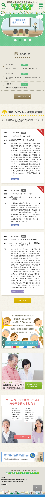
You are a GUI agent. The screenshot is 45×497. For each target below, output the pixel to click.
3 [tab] (25, 40)
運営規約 (3, 484)
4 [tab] (30, 40)
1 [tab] (15, 40)
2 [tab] (20, 40)
